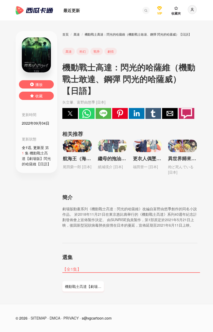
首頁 (65, 34)
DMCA (55, 318)
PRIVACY (71, 318)
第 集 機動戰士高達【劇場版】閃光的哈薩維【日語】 (36, 155)
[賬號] (192, 9)
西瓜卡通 (34, 10)
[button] (146, 10)
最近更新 (71, 10)
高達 (77, 34)
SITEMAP (38, 318)
